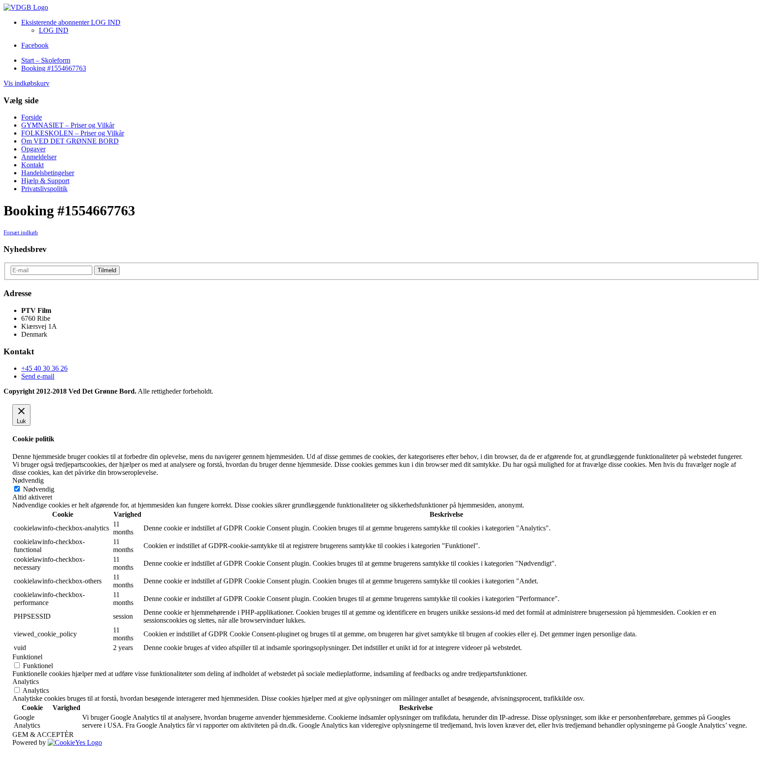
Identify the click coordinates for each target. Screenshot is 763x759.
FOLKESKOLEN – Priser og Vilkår (72, 133)
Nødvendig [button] (28, 480)
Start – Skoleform (45, 60)
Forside (31, 117)
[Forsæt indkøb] (26, 7)
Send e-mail (37, 376)
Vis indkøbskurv (26, 83)
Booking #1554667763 (53, 68)
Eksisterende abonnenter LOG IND (71, 22)
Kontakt (32, 165)
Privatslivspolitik (44, 188)
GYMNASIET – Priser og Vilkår (67, 125)
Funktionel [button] (27, 657)
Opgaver (33, 149)
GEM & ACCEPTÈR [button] (43, 734)
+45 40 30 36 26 (44, 368)
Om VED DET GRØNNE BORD (70, 141)
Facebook (35, 45)
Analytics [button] (25, 681)
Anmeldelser (39, 157)
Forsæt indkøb (21, 232)
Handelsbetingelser (47, 173)
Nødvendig (38, 489)
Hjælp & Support (45, 180)
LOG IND (53, 30)
